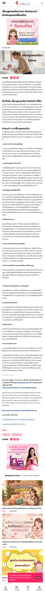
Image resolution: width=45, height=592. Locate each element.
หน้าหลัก (5, 590)
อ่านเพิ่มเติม (12, 580)
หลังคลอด (6, 435)
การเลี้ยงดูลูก (6, 148)
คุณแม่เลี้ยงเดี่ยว (11, 194)
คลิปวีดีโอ (39, 590)
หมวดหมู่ (17, 590)
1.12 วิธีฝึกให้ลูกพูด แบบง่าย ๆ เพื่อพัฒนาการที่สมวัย (18, 419)
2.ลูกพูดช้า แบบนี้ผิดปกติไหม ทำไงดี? (13, 424)
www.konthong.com (20, 382)
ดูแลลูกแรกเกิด (17, 435)
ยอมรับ (38, 578)
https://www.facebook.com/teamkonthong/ (19, 387)
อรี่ (33, 210)
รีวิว (28, 590)
